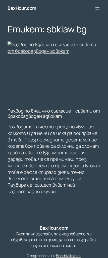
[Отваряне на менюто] (97, 8)
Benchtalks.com (68, 255)
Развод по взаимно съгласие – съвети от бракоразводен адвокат (54, 113)
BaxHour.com (22, 8)
